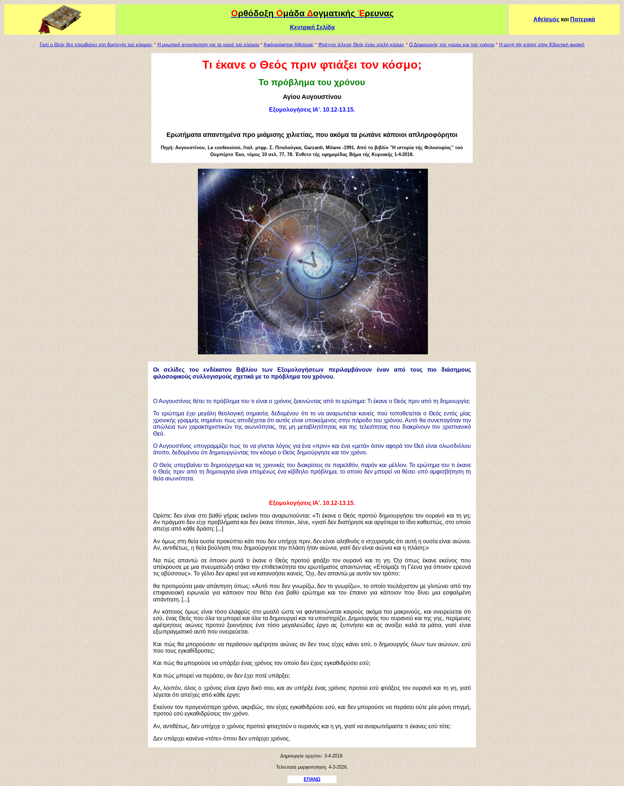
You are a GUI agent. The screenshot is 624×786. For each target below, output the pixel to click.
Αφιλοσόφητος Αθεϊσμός (288, 44)
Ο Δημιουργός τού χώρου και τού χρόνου (451, 44)
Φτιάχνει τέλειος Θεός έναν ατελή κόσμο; (361, 44)
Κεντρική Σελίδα (312, 27)
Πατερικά (582, 19)
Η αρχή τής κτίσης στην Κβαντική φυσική (541, 44)
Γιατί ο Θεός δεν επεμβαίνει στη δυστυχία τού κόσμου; (96, 44)
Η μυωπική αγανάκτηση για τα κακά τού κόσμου (208, 44)
